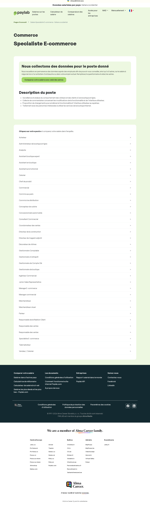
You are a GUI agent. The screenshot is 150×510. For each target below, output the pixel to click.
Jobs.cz (33, 445)
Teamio (51, 448)
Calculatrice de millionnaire (25, 381)
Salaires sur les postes (38, 13)
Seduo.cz (52, 451)
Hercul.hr (89, 455)
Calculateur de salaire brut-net (26, 385)
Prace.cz (33, 455)
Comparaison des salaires (75, 13)
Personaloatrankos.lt (74, 465)
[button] (131, 10)
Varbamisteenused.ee (74, 472)
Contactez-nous (114, 377)
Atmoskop (33, 465)
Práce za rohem (35, 462)
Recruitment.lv (72, 469)
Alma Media (87, 416)
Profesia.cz (34, 451)
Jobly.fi (106, 445)
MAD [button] (104, 10)
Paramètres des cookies (100, 405)
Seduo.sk (52, 455)
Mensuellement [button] (117, 10)
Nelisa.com (33, 469)
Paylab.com (52, 465)
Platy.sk (51, 462)
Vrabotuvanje (90, 451)
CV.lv (69, 448)
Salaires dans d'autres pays (25, 377)
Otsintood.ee (71, 462)
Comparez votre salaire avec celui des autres (43, 80)
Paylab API (80, 381)
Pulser (88, 462)
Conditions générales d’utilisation (59, 377)
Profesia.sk (34, 448)
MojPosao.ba (90, 448)
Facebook (112, 381)
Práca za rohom (35, 458)
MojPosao (89, 445)
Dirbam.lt (70, 455)
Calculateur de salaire (56, 13)
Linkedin (111, 385)
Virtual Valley (90, 458)
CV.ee (69, 451)
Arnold (51, 445)
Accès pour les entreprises (93, 13)
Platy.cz (51, 458)
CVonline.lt (70, 445)
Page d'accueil (20, 22)
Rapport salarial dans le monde (89, 377)
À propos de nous (52, 388)
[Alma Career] (75, 485)
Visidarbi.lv (70, 458)
